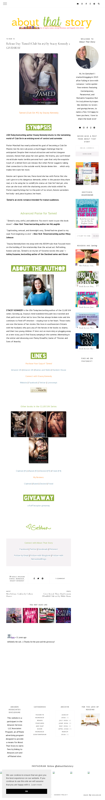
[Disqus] (38, 665)
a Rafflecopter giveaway (39, 505)
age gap (40, 726)
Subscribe (87, 154)
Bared (35, 483)
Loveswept (52, 382)
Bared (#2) (33, 471)
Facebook (33, 382)
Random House (59, 370)
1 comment (60, 578)
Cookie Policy (61, 795)
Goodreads (43, 549)
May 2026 (64, 726)
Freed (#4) (56, 471)
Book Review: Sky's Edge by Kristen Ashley (87, 349)
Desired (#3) (45, 471)
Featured (40, 723)
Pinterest (53, 549)
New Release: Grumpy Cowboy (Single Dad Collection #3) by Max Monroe (87, 266)
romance (20, 579)
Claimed (27, 483)
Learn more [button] (36, 785)
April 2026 (65, 729)
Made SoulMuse (92, 795)
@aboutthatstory (64, 766)
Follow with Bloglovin (40, 555)
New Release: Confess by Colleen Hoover (19, 593)
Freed (50, 483)
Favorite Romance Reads (39, 717)
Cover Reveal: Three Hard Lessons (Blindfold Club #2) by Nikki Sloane (56, 593)
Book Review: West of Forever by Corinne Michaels (87, 328)
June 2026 (65, 723)
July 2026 (64, 720)
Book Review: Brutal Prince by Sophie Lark (87, 286)
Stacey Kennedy (17, 581)
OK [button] (26, 791)
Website (23, 382)
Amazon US (16, 370)
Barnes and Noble (43, 370)
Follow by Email (21, 555)
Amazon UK (28, 370)
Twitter (42, 382)
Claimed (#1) (21, 471)
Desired (43, 483)
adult (14, 577)
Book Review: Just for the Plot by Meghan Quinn (87, 221)
